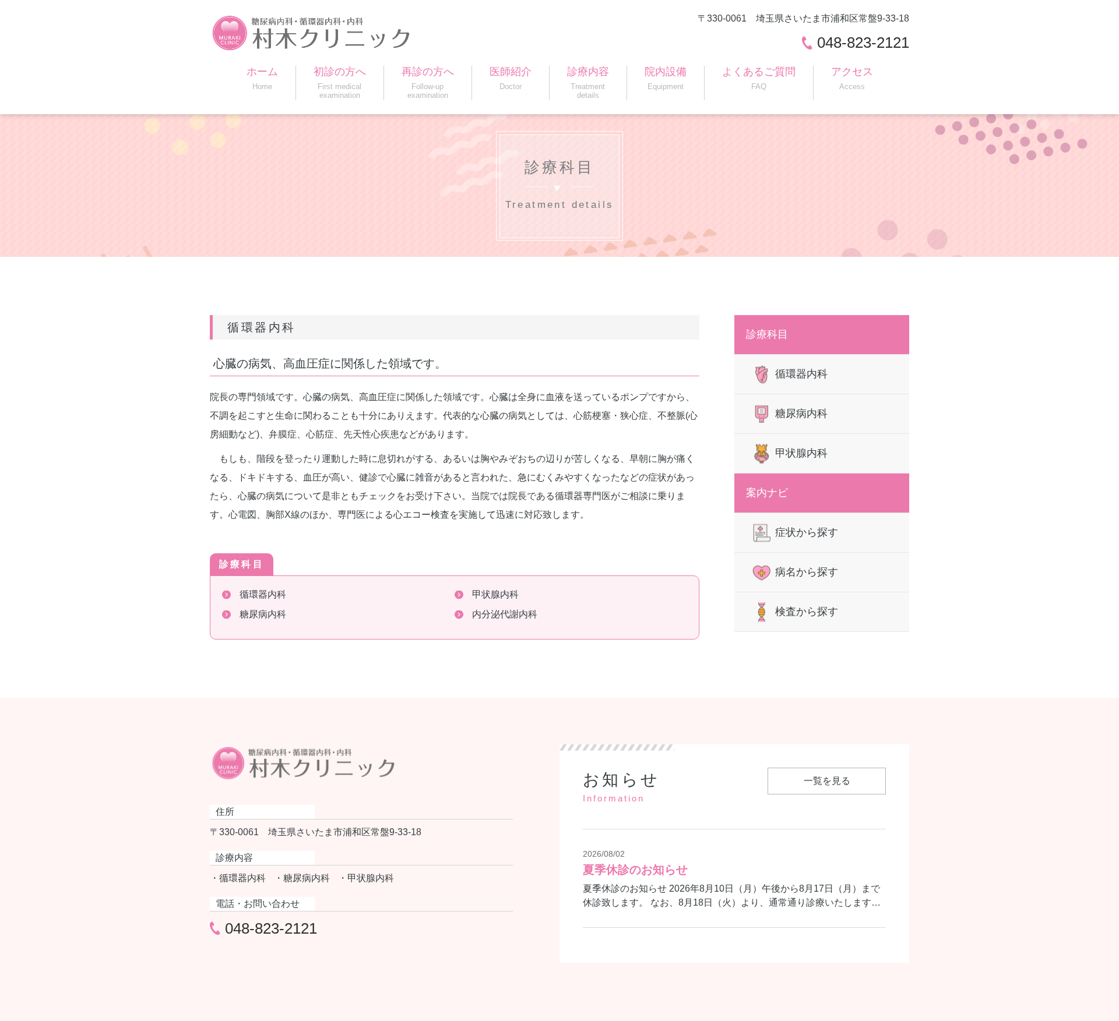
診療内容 (588, 83)
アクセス (852, 78)
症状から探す (806, 532)
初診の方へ (340, 83)
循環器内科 (263, 594)
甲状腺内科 (495, 594)
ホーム (262, 78)
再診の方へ (428, 83)
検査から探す (806, 611)
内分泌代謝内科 (504, 614)
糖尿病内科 (263, 614)
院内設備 (666, 78)
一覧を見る (827, 781)
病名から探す (806, 572)
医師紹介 (511, 78)
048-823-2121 (863, 42)
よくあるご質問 (759, 78)
